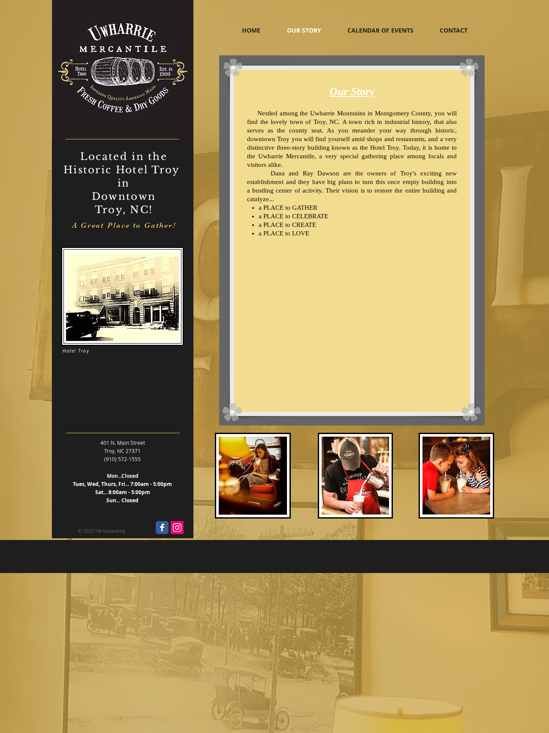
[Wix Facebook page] (162, 527)
